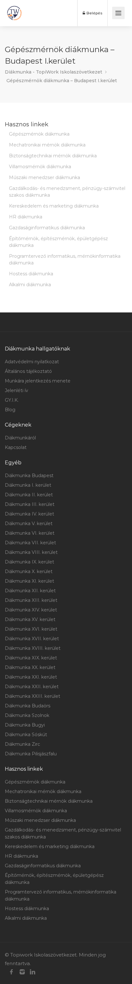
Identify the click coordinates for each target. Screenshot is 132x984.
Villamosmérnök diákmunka (40, 166)
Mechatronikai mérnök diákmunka (47, 145)
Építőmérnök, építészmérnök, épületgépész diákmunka (58, 242)
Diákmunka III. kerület (29, 504)
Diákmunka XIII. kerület (31, 600)
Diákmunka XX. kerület (30, 667)
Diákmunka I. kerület (28, 485)
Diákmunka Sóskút (26, 734)
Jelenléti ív (16, 390)
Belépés (94, 13)
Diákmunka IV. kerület (29, 514)
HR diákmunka (25, 217)
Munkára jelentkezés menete (37, 381)
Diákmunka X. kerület (29, 571)
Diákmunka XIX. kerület (31, 658)
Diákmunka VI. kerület (29, 533)
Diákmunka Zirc (22, 744)
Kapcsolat (16, 447)
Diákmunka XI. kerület (29, 581)
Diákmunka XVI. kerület (31, 629)
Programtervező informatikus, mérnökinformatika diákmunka (64, 259)
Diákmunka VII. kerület (30, 543)
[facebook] (11, 972)
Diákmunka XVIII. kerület (33, 648)
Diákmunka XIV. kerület (31, 610)
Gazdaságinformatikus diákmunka (47, 228)
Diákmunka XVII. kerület (32, 639)
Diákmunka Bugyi (25, 725)
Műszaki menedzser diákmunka (44, 177)
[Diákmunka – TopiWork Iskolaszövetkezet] (14, 13)
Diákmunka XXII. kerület (32, 686)
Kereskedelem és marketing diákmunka (54, 206)
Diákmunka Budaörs (27, 706)
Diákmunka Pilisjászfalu (31, 754)
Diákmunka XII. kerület (30, 591)
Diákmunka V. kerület (29, 523)
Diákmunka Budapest (29, 475)
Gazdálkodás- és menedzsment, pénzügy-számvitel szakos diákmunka (67, 191)
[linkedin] (33, 972)
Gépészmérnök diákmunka (39, 134)
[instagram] (22, 972)
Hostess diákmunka (31, 274)
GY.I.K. (12, 400)
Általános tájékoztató (28, 371)
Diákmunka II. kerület (29, 495)
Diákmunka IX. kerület (29, 562)
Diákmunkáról (20, 438)
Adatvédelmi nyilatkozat (32, 362)
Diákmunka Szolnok (27, 715)
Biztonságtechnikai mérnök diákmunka (53, 156)
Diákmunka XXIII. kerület (32, 696)
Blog (10, 410)
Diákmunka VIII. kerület (31, 552)
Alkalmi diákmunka (30, 284)
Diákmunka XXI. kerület (31, 677)
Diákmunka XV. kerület (30, 619)
